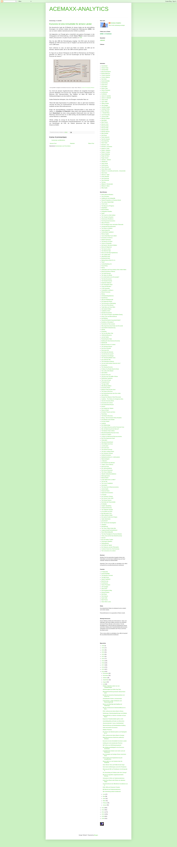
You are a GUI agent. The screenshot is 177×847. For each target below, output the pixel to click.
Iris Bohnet (104, 94)
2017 (103, 665)
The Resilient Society (106, 280)
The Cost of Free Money (107, 305)
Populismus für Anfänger (107, 356)
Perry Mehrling (105, 141)
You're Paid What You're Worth (109, 236)
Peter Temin (104, 142)
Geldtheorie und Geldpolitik (108, 198)
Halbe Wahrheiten (106, 519)
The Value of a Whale (106, 275)
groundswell (104, 520)
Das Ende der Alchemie (107, 352)
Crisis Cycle (104, 204)
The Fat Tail (104, 481)
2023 (103, 652)
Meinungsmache (105, 476)
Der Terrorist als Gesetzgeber (108, 522)
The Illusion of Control (106, 241)
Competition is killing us (107, 290)
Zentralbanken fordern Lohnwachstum (112, 698)
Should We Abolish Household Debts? (111, 320)
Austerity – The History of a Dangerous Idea (112, 399)
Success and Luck (106, 374)
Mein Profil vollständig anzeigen (117, 25)
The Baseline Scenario (107, 575)
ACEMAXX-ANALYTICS (79, 9)
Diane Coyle (104, 88)
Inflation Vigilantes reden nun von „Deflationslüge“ (111, 686)
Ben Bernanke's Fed (106, 513)
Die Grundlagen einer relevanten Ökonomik (112, 224)
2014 (103, 671)
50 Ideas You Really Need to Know (110, 369)
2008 (103, 818)
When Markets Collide (106, 515)
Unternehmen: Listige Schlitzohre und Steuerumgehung (112, 701)
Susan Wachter (105, 176)
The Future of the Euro (107, 391)
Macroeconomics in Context (108, 344)
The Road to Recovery (107, 415)
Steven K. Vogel (105, 174)
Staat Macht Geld (105, 256)
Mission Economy (105, 292)
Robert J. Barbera (105, 150)
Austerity (103, 423)
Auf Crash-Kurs (105, 447)
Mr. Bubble (104, 504)
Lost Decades (104, 446)
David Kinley (104, 82)
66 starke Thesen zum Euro (108, 412)
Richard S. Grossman (106, 146)
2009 (103, 816)
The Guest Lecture (106, 249)
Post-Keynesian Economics (108, 221)
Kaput (102, 213)
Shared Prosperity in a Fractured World (111, 200)
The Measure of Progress (107, 206)
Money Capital (105, 234)
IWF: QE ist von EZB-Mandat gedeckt (112, 745)
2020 (103, 658)
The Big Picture (105, 577)
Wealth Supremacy (106, 239)
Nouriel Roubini (105, 592)
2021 (103, 656)
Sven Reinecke (105, 178)
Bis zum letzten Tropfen (107, 539)
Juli (104, 684)
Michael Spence (105, 131)
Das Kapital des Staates (107, 408)
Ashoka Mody (104, 69)
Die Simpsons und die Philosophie (110, 547)
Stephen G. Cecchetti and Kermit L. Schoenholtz (113, 171)
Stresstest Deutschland (107, 442)
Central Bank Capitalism (107, 232)
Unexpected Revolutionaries (108, 226)
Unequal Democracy (106, 507)
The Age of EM (105, 384)
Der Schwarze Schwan (107, 453)
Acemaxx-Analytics (116, 23)
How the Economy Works (107, 400)
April (104, 798)
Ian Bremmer (104, 92)
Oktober (105, 677)
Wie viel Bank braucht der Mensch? (110, 429)
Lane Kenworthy (105, 114)
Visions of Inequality (106, 243)
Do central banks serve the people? (110, 277)
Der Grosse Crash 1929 (107, 498)
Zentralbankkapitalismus (107, 295)
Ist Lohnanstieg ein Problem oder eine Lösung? (115, 772)
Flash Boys (104, 414)
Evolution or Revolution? (107, 322)
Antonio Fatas (104, 68)
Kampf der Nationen (106, 282)
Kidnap (103, 329)
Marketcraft (104, 342)
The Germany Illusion (106, 346)
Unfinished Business (106, 335)
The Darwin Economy (106, 449)
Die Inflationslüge (105, 425)
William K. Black (105, 186)
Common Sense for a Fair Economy (110, 549)
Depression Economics (107, 492)
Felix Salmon (104, 596)
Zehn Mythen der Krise (107, 444)
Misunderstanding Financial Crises (110, 432)
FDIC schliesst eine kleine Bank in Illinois (113, 711)
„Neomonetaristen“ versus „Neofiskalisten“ (113, 723)
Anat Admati (104, 66)
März (104, 800)
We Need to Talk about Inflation (109, 245)
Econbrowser (104, 583)
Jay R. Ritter (104, 101)
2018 (103, 663)
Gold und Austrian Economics (110, 727)
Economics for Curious (107, 402)
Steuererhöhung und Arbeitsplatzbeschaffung (114, 725)
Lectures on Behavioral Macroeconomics (111, 436)
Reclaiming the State (106, 339)
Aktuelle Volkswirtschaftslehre (108, 474)
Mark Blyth (104, 120)
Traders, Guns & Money (107, 464)
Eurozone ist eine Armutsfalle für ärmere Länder (70, 24)
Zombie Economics (106, 455)
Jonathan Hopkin (105, 107)
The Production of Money (107, 361)
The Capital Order (105, 254)
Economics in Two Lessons (108, 324)
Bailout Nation (105, 477)
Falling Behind (105, 543)
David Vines (104, 84)
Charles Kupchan (105, 75)
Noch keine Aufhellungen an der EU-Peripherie (114, 767)
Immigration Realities (106, 211)
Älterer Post (91, 143)
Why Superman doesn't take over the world (112, 326)
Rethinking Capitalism (106, 378)
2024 (103, 650)
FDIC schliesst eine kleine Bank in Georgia (113, 735)
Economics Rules (105, 387)
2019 (103, 660)
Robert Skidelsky (105, 154)
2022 (103, 654)
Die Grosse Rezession (107, 470)
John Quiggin (104, 105)
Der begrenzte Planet (106, 301)
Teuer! (103, 262)
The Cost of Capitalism (107, 483)
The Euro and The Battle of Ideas (109, 376)
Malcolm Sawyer (105, 118)
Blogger (96, 835)
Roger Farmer (104, 158)
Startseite (72, 143)
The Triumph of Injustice (107, 217)
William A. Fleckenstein (107, 184)
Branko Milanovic (105, 73)
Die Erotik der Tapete (106, 545)
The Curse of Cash (106, 380)
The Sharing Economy (107, 367)
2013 (103, 807)
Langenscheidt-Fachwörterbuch (109, 530)
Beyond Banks (105, 209)
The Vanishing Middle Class (108, 357)
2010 (103, 814)
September (106, 679)
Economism (104, 365)
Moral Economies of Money (108, 271)
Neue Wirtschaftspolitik (107, 532)
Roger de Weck (105, 156)
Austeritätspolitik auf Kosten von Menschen (113, 721)
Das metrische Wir (106, 359)
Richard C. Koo (105, 144)
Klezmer (103, 537)
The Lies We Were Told (107, 333)
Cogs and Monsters (106, 286)
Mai (104, 796)
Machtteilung (104, 526)
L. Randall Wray (105, 112)
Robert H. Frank (105, 148)
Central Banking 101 (106, 264)
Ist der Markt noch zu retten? (108, 479)
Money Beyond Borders (107, 194)
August (105, 682)
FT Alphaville (104, 571)
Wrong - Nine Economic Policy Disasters (111, 417)
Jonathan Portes (105, 109)
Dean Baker (104, 86)
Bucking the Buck (105, 258)
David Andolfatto (105, 81)
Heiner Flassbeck (105, 90)
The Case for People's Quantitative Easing (112, 314)
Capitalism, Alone (105, 310)
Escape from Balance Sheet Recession (111, 397)
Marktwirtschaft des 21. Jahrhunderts (110, 457)
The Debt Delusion (106, 273)
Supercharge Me (105, 230)
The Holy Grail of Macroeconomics (110, 487)
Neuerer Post (53, 143)
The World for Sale (106, 250)
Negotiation (104, 207)
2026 (103, 645)
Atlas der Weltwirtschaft (107, 299)
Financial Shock (105, 491)
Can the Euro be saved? (107, 354)
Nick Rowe (104, 135)
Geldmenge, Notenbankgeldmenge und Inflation (115, 713)
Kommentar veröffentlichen (58, 140)
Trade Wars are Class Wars (108, 307)
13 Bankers (104, 461)
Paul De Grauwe (105, 139)
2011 (103, 812)
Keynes (103, 406)
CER (80, 37)
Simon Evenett (105, 167)
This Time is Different (106, 472)
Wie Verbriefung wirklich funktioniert (112, 791)
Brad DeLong (104, 581)
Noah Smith (104, 598)
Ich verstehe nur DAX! (106, 511)
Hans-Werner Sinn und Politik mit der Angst (113, 764)
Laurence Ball (104, 116)
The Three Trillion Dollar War (108, 528)
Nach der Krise (105, 466)
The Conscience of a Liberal (108, 550)
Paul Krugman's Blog (106, 590)
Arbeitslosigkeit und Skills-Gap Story (112, 689)
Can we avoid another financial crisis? (110, 363)
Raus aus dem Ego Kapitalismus (109, 252)
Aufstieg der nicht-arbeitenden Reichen (112, 743)
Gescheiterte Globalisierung (108, 327)
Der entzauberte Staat (106, 284)
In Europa (103, 494)
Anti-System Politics (106, 309)
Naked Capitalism (105, 579)
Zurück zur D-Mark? (106, 434)
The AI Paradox (105, 196)
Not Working (104, 318)
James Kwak (104, 99)
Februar (105, 803)
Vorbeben (103, 524)
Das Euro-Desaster (106, 348)
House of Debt (105, 410)
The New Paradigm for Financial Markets (111, 534)
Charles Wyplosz (105, 77)
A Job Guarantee (105, 288)
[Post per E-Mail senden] (71, 132)
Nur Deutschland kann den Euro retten (111, 393)
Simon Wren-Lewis (106, 169)
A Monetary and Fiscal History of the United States (113, 269)
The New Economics (106, 279)
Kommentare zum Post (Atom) (62, 146)
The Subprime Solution (107, 509)
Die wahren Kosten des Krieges (109, 517)
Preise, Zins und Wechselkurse (109, 316)
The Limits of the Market (107, 370)
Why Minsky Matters (106, 385)
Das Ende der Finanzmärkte (108, 502)
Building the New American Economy (110, 341)
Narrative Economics (106, 312)
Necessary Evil (105, 350)
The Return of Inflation (106, 228)
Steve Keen (104, 173)
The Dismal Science (106, 500)
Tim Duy (103, 182)
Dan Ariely (104, 79)
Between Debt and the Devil (108, 389)
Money (103, 267)
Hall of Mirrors (104, 395)
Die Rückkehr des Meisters (108, 462)
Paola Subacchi (105, 137)
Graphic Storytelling (106, 505)
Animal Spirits (104, 489)
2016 (103, 667)
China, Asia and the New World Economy (111, 535)
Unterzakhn (104, 440)
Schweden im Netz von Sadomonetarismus (113, 778)
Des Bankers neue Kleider (108, 419)
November (106, 675)
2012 (103, 809)
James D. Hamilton (106, 96)
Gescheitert (104, 485)
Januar (105, 805)
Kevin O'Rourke (105, 111)
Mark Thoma (104, 122)
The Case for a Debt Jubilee (108, 215)
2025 (103, 647)
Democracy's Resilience (107, 219)
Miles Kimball (104, 133)
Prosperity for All (105, 382)
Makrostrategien (105, 459)
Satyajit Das (104, 161)
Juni (104, 794)
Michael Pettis (104, 127)
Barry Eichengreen (106, 71)
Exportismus (104, 297)
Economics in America (106, 237)
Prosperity (103, 331)
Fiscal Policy (104, 265)
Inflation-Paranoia (107, 729)
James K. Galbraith (106, 97)
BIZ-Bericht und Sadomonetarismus (112, 789)
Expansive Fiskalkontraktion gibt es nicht (113, 719)
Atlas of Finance (105, 222)
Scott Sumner (104, 165)
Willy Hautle (104, 188)
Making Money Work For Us (108, 260)
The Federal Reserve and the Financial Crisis (112, 427)
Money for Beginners (106, 247)
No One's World (105, 421)
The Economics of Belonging (108, 303)
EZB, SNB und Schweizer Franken (111, 787)
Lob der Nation (105, 337)
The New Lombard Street (107, 451)
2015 (103, 669)
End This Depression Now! (108, 438)
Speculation (104, 372)
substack (102, 40)
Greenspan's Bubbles (106, 541)
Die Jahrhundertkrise (106, 468)
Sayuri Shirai (104, 163)
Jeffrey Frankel (105, 103)
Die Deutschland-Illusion (107, 404)
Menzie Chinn (104, 124)
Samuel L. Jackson (106, 159)
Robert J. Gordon (105, 152)
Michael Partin (105, 126)
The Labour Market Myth (107, 202)
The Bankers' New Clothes (108, 430)
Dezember (106, 673)
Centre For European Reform (88, 87)
